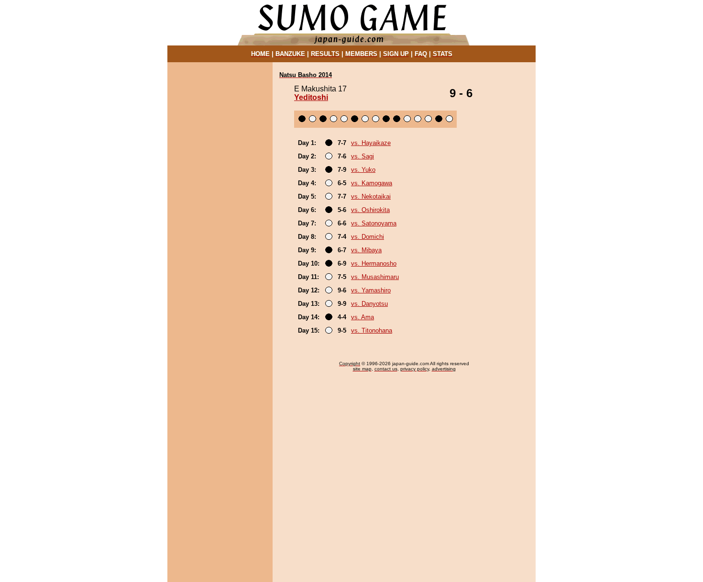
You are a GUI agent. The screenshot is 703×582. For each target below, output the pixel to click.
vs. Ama (362, 317)
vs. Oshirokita (370, 209)
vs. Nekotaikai (371, 196)
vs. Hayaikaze (371, 142)
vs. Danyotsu (369, 303)
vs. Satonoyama (373, 223)
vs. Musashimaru (375, 276)
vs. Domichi (367, 236)
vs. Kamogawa (371, 183)
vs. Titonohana (371, 330)
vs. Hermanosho (373, 263)
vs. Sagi (362, 156)
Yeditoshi (311, 97)
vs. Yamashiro (371, 290)
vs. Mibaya (366, 250)
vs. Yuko (363, 169)
